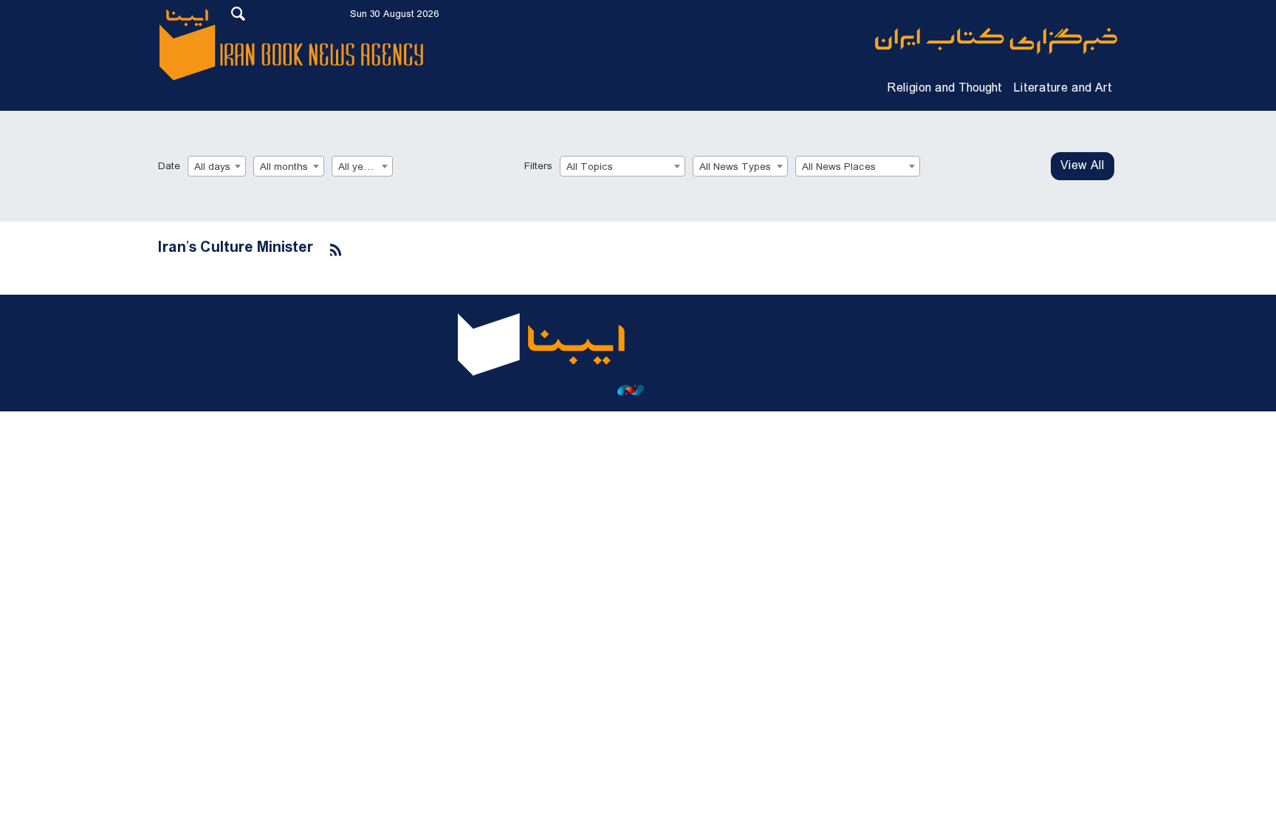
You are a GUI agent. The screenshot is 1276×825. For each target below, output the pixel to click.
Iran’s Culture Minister (235, 248)
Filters (538, 166)
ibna (996, 41)
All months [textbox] (284, 167)
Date (169, 166)
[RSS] (336, 251)
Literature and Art (1063, 88)
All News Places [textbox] (839, 167)
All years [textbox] (358, 167)
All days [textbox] (212, 167)
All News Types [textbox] (735, 167)
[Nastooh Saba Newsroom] (638, 390)
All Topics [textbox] (589, 167)
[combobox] (217, 166)
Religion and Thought (944, 88)
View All (1082, 166)
